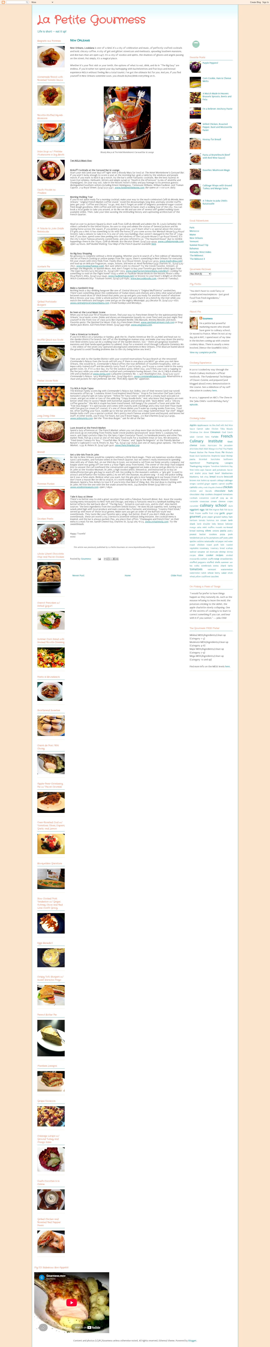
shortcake (214, 552)
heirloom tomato (197, 520)
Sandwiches (205, 456)
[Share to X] (111, 558)
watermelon (227, 569)
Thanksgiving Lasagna (219, 463)
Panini (230, 449)
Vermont (194, 241)
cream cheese (218, 501)
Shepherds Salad (218, 456)
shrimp (222, 552)
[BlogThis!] (108, 558)
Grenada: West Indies (200, 252)
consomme (204, 498)
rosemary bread (217, 548)
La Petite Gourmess (91, 20)
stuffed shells (213, 562)
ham (231, 517)
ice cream (221, 520)
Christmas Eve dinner (199, 432)
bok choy (204, 477)
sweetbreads (206, 566)
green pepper (207, 517)
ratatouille (209, 541)
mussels (219, 527)
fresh (192, 513)
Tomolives (215, 466)
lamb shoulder (203, 524)
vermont (212, 569)
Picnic (218, 452)
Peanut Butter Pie (199, 452)
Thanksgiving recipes (200, 466)
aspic (202, 470)
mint (204, 527)
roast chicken (197, 545)
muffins (211, 527)
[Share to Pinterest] (117, 558)
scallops (229, 548)
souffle (211, 559)
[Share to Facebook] (114, 558)
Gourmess (86, 558)
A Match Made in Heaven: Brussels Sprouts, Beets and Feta (217, 96)
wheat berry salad (217, 573)
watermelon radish (198, 573)
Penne (211, 452)
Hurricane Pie (215, 445)
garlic (222, 513)
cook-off (214, 498)
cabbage (220, 480)
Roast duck (195, 456)
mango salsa (195, 527)
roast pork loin (215, 545)
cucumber (194, 506)
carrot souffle (226, 484)
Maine (193, 234)
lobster (229, 524)
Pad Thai (223, 449)
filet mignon (214, 510)
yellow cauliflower (203, 576)
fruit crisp (213, 513)
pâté (231, 538)
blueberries (227, 473)
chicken (228, 487)
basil (211, 473)
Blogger (192, 1340)
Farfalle (214, 437)
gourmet (195, 516)
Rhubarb (229, 452)
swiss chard (219, 566)
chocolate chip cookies (201, 494)
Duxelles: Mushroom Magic (216, 170)
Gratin (202, 445)
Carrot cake (203, 429)
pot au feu (204, 538)
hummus (210, 520)
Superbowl (195, 463)
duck (230, 506)
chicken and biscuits (201, 491)
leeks (214, 524)
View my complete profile (203, 352)
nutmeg (200, 531)
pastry (230, 531)
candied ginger (203, 484)
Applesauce (202, 425)
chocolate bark (224, 490)
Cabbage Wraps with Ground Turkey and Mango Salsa (217, 187)
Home (128, 575)
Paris (192, 227)
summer (225, 562)
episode (194, 404)
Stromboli (203, 459)
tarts (230, 566)
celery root (202, 487)
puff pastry (224, 538)
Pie (223, 452)
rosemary (204, 548)
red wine (228, 541)
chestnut (218, 487)
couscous (204, 501)
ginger (230, 513)
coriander (194, 501)
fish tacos (228, 510)
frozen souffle (201, 513)
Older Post (176, 575)
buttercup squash (208, 480)
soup (216, 558)
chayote (211, 487)
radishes (200, 541)
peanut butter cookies (203, 534)
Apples (193, 425)
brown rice (195, 480)
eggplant (194, 509)
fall (206, 510)
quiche (193, 541)
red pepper (219, 541)
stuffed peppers (198, 562)
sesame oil (203, 552)
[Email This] (105, 558)
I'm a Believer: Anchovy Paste (217, 108)
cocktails (193, 498)
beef (217, 473)
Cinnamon (215, 432)
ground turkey (221, 517)
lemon (221, 524)
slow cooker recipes (210, 555)
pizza (222, 534)
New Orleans (196, 238)
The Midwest (196, 255)
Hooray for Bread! (212, 139)
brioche (220, 477)
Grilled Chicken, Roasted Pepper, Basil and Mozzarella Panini (217, 127)
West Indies (194, 470)
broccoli (228, 476)
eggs (202, 509)
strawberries (226, 559)
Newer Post (78, 575)
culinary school (213, 505)
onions (215, 531)
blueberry (194, 477)
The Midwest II (197, 259)
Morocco (194, 231)
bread (212, 476)
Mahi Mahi (203, 449)
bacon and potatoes (215, 470)
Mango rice (214, 449)
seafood (193, 552)
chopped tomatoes (223, 494)
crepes (230, 501)
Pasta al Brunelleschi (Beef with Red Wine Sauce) (216, 156)
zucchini (215, 576)
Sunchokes (215, 459)
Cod (224, 432)
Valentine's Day (226, 466)
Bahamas (194, 248)
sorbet (203, 559)
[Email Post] (99, 558)
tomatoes (196, 569)
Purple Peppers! (210, 62)
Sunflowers (228, 459)
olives (208, 530)
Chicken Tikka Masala (222, 429)
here (214, 390)
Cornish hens (203, 437)
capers (214, 484)
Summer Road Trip (199, 245)
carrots (193, 487)
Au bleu (212, 425)
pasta (223, 530)
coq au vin (226, 498)
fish (221, 510)
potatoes (214, 538)
